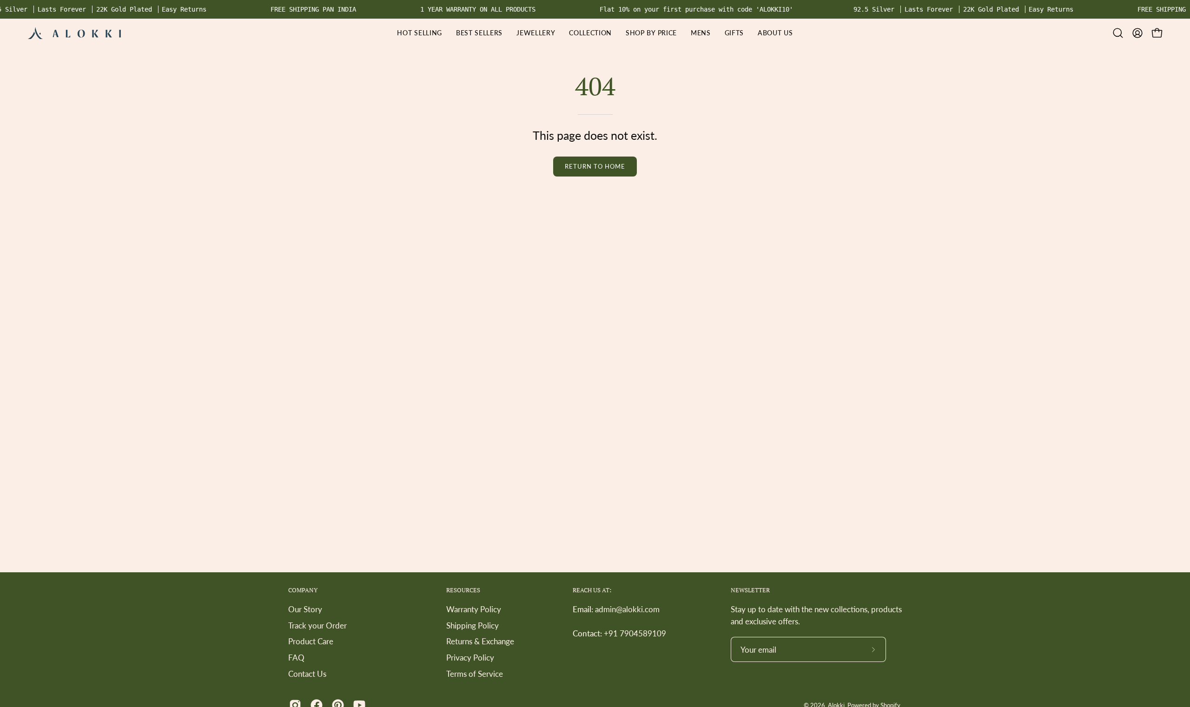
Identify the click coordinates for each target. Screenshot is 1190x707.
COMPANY (302, 590)
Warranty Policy (473, 609)
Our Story (305, 609)
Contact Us (307, 673)
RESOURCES (463, 590)
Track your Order (317, 625)
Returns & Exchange (480, 641)
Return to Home (595, 166)
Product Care (310, 641)
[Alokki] (74, 33)
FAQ (296, 657)
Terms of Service (474, 673)
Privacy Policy (470, 657)
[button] (651, 33)
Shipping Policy (472, 625)
